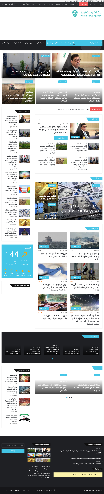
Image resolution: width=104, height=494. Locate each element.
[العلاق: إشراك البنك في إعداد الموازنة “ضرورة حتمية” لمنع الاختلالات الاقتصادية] (24, 231)
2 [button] (51, 358)
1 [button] (52, 359)
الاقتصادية (17, 43)
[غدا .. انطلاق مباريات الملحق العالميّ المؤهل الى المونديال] (32, 347)
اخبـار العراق (40, 43)
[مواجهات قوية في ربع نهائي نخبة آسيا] (12, 347)
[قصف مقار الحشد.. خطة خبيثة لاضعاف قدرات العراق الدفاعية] (24, 418)
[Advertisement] (34, 23)
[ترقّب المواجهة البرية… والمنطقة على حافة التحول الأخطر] (24, 390)
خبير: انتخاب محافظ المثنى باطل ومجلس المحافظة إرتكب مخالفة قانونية (65, 109)
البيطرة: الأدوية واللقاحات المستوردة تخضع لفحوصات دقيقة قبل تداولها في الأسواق (74, 43)
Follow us (98, 469)
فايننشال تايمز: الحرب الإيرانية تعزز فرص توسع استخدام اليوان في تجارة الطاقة (53, 4)
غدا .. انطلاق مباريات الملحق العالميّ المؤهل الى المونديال (33, 351)
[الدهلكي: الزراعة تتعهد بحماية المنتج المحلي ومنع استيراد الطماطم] (18, 91)
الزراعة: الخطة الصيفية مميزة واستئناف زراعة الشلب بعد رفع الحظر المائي (86, 98)
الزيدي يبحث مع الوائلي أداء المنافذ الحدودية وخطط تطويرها (78, 148)
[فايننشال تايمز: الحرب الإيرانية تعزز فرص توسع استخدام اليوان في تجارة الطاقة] (24, 175)
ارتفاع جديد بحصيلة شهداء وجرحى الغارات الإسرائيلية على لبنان (85, 256)
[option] (52, 78)
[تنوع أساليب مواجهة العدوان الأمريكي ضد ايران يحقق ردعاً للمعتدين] (24, 378)
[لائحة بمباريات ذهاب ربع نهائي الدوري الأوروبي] (71, 347)
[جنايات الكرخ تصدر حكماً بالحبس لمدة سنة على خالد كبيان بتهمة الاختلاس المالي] (77, 65)
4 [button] (66, 397)
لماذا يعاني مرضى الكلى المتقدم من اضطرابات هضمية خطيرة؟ (87, 388)
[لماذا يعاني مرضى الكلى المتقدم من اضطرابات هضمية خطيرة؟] (85, 383)
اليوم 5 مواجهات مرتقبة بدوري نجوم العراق (92, 351)
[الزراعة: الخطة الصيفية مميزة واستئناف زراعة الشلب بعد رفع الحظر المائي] (85, 91)
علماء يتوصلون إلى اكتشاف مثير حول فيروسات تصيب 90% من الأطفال (52, 388)
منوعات (97, 375)
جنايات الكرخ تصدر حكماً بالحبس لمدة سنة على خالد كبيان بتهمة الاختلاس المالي (53, 129)
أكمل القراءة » (60, 138)
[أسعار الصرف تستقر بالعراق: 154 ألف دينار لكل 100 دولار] (80, 201)
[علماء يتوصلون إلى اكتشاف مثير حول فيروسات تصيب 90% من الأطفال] (52, 383)
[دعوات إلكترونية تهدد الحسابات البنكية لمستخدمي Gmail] (24, 189)
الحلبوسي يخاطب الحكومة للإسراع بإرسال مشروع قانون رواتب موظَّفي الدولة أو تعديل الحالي (79, 164)
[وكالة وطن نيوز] (86, 13)
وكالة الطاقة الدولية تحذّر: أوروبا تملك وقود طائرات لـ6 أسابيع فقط (85, 287)
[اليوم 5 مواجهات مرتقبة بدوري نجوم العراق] (91, 347)
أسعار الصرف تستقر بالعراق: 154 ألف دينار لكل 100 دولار (80, 211)
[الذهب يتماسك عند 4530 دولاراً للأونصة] (46, 191)
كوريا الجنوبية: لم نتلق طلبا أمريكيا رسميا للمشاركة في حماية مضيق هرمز (55, 287)
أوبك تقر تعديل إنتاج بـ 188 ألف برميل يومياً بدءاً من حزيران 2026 (46, 218)
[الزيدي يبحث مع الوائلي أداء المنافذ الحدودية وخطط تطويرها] (27, 65)
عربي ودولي (29, 43)
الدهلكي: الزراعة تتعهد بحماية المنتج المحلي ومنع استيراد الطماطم (19, 98)
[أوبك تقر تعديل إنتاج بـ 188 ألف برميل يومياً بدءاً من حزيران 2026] (46, 210)
